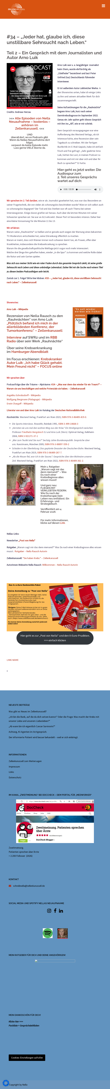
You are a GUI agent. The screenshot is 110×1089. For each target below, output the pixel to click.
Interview (14, 337)
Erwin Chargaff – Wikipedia (20, 403)
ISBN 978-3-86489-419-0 (74, 417)
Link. (62, 522)
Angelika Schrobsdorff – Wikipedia (24, 395)
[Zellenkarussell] (16, 9)
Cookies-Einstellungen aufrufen (27, 1057)
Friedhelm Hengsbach (32, 432)
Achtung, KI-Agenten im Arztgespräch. (28, 731)
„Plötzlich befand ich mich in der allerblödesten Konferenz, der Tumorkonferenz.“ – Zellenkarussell (35, 327)
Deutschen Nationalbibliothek (70, 410)
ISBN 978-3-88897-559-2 (57, 444)
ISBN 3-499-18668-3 (68, 423)
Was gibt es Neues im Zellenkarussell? (28, 711)
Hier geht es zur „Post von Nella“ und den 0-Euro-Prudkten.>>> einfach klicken (55, 638)
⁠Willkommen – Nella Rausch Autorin (60, 564)
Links (11, 771)
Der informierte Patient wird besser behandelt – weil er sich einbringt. (43, 737)
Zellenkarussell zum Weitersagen (25, 761)
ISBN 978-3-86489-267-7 (49, 452)
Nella (24, 1084)
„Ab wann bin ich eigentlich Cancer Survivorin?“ (32, 726)
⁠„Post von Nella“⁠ (27, 540)
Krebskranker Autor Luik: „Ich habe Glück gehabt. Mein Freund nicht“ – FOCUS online (34, 362)
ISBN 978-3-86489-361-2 (71, 460)
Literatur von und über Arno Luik (23, 410)
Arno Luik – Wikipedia (17, 309)
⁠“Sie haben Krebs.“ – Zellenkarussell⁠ (40, 558)
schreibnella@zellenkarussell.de (29, 885)
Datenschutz (15, 777)
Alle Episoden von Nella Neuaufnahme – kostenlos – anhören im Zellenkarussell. (29, 123)
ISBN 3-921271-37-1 (28, 436)
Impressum (14, 766)
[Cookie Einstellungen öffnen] (6, 1085)
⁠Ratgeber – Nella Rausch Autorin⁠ (31, 551)
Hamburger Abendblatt (29, 352)
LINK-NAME (13, 659)
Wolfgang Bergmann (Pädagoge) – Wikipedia (29, 399)
